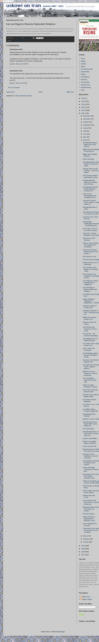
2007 (83, 555)
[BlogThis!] (38, 38)
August (85, 128)
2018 (83, 98)
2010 (83, 546)
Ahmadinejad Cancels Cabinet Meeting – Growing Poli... (90, 189)
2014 (83, 104)
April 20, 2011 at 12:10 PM (19, 64)
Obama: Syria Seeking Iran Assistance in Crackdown (90, 245)
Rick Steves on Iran (89, 256)
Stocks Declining (88, 159)
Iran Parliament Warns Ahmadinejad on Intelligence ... (90, 282)
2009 (83, 549)
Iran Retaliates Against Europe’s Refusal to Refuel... (90, 355)
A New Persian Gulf (89, 446)
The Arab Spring (88, 429)
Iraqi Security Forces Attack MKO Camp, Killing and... (90, 424)
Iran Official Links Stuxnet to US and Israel (90, 329)
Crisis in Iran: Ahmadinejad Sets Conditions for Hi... (90, 195)
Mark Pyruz (86, 597)
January (86, 542)
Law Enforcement (87, 69)
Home (41, 92)
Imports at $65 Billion (90, 438)
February (86, 539)
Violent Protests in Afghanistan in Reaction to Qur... (89, 518)
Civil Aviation (85, 72)
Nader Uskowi (87, 599)
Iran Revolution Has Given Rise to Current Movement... (91, 502)
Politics (83, 74)
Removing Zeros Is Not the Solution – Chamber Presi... (91, 476)
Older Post (70, 92)
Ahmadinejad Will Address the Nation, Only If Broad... (90, 182)
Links (82, 90)
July (84, 131)
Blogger (62, 632)
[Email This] (37, 38)
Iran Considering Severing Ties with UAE (89, 380)
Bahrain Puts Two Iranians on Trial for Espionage (90, 373)
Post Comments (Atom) (24, 96)
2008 (83, 552)
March (85, 536)
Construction (85, 82)
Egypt (13, 40)
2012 (83, 110)
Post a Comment (14, 87)
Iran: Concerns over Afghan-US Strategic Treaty (90, 269)
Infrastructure (85, 85)
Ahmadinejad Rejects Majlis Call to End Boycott (90, 144)
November (87, 119)
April (85, 140)
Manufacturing (86, 87)
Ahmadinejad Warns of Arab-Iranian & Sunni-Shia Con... (91, 433)
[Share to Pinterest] (42, 38)
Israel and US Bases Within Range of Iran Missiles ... (90, 251)
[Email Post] (33, 38)
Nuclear (83, 64)
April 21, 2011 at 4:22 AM (18, 83)
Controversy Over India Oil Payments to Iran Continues (91, 530)
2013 (83, 107)
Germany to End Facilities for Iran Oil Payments (90, 456)
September (87, 125)
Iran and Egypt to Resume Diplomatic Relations (90, 289)
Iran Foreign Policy (22, 40)
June (85, 134)
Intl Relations (85, 77)
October (86, 122)
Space (83, 66)
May (85, 137)
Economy (84, 79)
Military (83, 61)
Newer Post (11, 92)
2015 (83, 101)
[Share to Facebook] (41, 38)
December (87, 116)
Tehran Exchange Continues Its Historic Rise (91, 469)
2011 (83, 113)
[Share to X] (40, 38)
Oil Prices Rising (88, 514)
